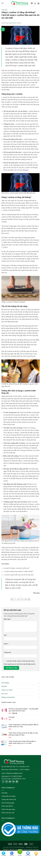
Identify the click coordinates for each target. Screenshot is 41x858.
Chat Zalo (11, 855)
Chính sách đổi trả (7, 806)
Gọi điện (19, 851)
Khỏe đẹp (4, 10)
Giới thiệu (4, 793)
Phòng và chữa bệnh (8, 697)
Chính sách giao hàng (8, 809)
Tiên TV (19, 23)
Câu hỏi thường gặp (7, 803)
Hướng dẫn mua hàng (8, 796)
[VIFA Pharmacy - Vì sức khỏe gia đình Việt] (19, 3)
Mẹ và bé (4, 694)
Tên (5, 635)
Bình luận (7, 619)
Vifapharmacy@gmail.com (14, 773)
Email (6, 644)
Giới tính (4, 686)
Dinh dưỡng (5, 683)
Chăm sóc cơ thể (6, 690)
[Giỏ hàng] (38, 3)
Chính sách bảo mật (7, 813)
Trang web (7, 652)
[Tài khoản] (35, 3)
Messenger (28, 855)
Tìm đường (3, 855)
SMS (36, 855)
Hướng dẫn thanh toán (8, 799)
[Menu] (2, 3)
